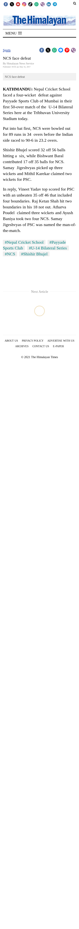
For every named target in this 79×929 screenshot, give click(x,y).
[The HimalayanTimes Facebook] (5, 4)
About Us (11, 340)
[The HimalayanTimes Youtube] (18, 4)
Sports (7, 50)
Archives (22, 346)
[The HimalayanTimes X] (11, 4)
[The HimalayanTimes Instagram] (24, 4)
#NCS (10, 254)
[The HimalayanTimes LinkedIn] (48, 4)
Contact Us (40, 346)
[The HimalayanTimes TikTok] (30, 4)
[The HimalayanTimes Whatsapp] (36, 4)
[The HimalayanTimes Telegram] (54, 4)
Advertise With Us (60, 340)
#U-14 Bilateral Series (48, 248)
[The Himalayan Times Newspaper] (39, 20)
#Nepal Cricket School (24, 242)
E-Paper (58, 346)
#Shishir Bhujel (34, 254)
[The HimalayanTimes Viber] (42, 4)
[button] (13, 33)
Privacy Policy (33, 340)
